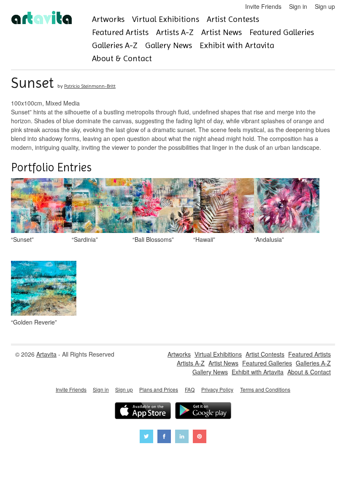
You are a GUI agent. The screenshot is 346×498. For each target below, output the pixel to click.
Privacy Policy (217, 389)
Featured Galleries (281, 32)
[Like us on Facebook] (164, 437)
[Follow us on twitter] (146, 437)
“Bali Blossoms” (153, 239)
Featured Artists (120, 32)
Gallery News (168, 45)
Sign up (325, 6)
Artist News (221, 32)
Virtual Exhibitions (165, 19)
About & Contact (122, 58)
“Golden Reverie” (34, 322)
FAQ (190, 389)
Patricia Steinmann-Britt (90, 86)
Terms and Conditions (265, 389)
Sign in (298, 6)
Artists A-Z (175, 32)
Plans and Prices (158, 389)
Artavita (46, 354)
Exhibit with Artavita (237, 45)
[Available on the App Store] (143, 411)
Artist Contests (233, 19)
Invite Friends (263, 6)
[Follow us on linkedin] (182, 437)
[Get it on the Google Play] (203, 411)
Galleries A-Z (115, 45)
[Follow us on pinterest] (199, 437)
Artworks (108, 19)
